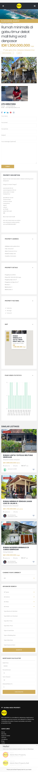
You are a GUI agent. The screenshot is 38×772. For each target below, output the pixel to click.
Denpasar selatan (8, 460)
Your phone (4, 129)
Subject (3, 135)
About (3, 732)
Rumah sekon (5, 23)
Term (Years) (6, 676)
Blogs (3, 741)
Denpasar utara (7, 506)
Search (19, 650)
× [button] (36, 745)
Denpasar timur (29, 50)
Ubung (5, 552)
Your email (4, 122)
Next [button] (33, 68)
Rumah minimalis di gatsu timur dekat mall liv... (19, 338)
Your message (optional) (8, 141)
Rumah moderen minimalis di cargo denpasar (16, 548)
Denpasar (20, 50)
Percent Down (7, 669)
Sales (11, 23)
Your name (4, 116)
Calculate (19, 692)
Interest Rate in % (7, 683)
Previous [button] (4, 68)
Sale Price (5, 662)
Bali (15, 253)
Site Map (3, 734)
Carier (3, 743)
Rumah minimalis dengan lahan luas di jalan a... (17, 502)
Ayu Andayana (8, 104)
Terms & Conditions (4, 738)
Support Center (5, 736)
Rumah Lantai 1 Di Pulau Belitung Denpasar (18, 456)
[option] (19, 68)
